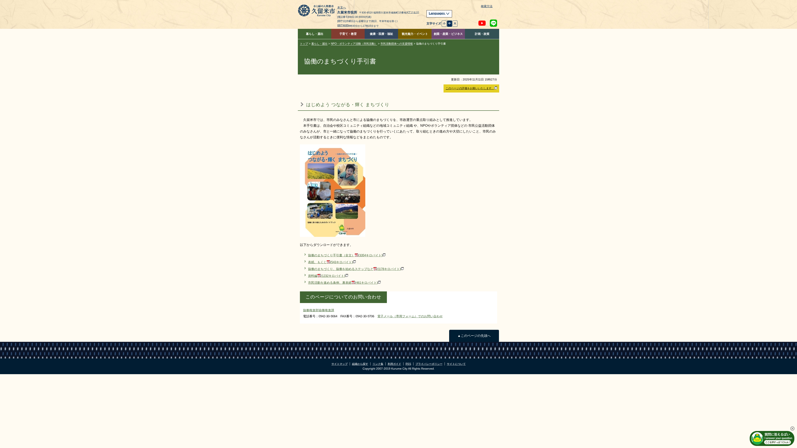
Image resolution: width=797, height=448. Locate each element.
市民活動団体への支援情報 (396, 43)
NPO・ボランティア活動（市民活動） (354, 43)
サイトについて (456, 363)
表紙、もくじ (330, 262)
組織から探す (360, 363)
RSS (408, 363)
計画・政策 (482, 33)
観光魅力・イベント (415, 33)
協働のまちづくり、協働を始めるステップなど (354, 269)
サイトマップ (339, 363)
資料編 (326, 276)
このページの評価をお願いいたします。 (470, 88)
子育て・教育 (348, 33)
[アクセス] (413, 12)
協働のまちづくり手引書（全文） (345, 255)
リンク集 (378, 363)
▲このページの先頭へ (474, 335)
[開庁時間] (342, 25)
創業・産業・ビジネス (448, 33)
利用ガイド (394, 363)
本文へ (341, 7)
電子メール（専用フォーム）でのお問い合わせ (410, 316)
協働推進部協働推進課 (318, 310)
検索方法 (487, 6)
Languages (437, 13)
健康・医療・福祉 (381, 33)
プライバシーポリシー (429, 363)
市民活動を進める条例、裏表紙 (343, 282)
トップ (304, 43)
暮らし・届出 (314, 33)
